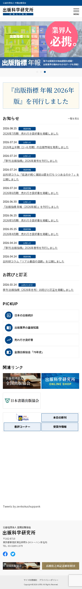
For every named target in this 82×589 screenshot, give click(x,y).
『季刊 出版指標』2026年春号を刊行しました (30, 248)
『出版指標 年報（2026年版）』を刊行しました (31, 207)
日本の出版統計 (23, 315)
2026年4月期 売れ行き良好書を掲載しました (31, 234)
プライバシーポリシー (48, 579)
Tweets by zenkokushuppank (21, 506)
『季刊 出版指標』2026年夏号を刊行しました (30, 161)
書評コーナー (22, 427)
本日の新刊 (60, 417)
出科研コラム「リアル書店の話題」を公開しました (33, 261)
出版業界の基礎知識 (26, 327)
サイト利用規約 (30, 579)
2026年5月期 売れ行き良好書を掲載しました (31, 220)
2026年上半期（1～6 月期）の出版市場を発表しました (36, 147)
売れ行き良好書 (23, 340)
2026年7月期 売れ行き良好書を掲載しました (31, 133)
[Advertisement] (41, 467)
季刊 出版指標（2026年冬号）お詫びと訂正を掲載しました (38, 290)
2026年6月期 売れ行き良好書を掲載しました (31, 193)
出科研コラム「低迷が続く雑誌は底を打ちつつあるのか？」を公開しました (41, 177)
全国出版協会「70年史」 (29, 352)
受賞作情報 (60, 427)
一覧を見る (73, 118)
